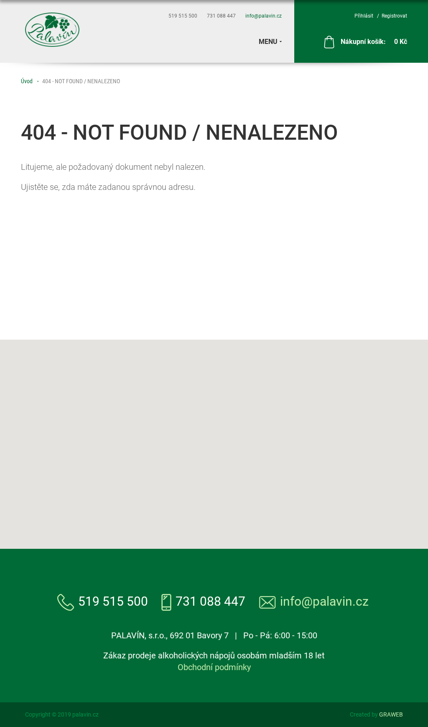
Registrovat (394, 16)
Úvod (27, 81)
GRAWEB (391, 714)
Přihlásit (363, 16)
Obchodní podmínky (214, 667)
